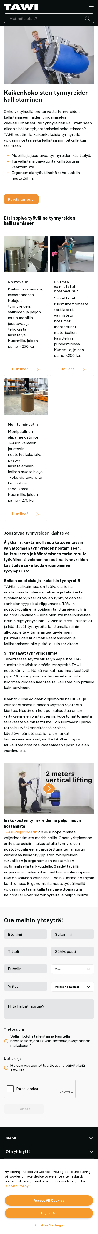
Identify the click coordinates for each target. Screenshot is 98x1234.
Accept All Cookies (49, 1200)
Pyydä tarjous (21, 199)
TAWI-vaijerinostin (21, 832)
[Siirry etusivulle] (21, 7)
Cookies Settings (49, 1225)
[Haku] (88, 18)
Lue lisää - (26, 368)
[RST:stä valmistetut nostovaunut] (72, 254)
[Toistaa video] (49, 788)
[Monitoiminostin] (26, 396)
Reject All (49, 1213)
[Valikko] (91, 6)
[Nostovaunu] (26, 254)
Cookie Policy (17, 1186)
